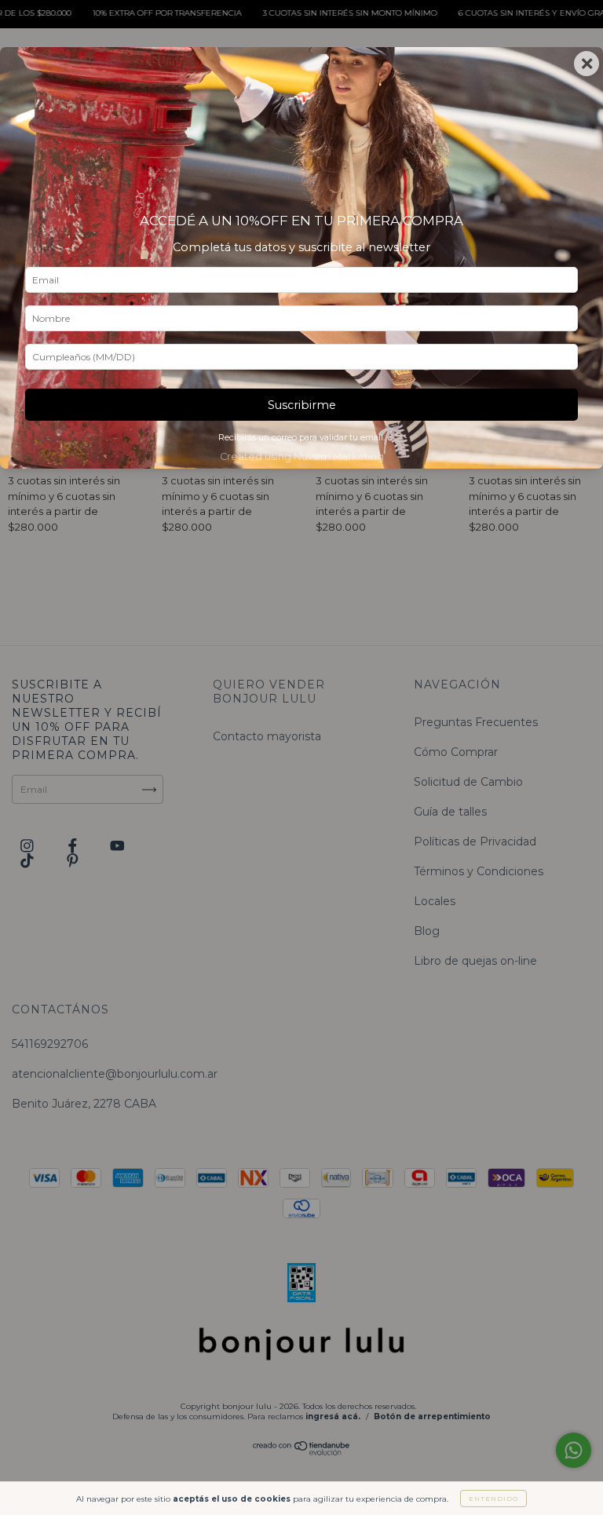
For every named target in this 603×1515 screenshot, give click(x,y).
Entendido (493, 1498)
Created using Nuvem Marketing (302, 456)
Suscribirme (302, 405)
